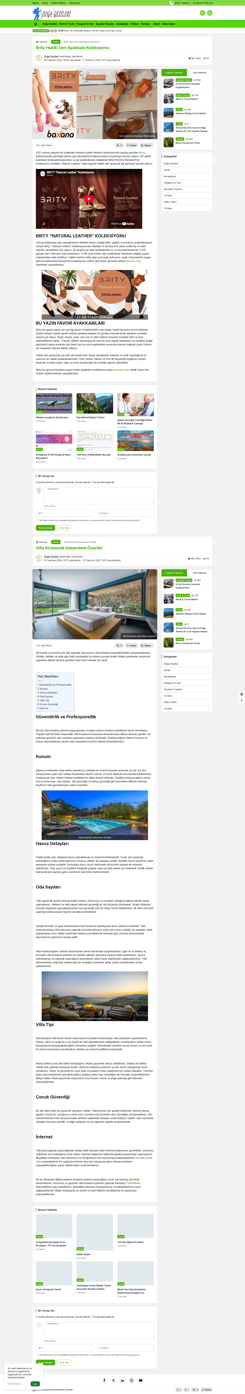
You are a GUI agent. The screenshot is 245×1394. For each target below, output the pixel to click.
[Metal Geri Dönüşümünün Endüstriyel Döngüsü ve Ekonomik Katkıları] (135, 1279)
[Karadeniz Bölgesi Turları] (95, 410)
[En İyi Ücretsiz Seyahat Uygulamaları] (187, 83)
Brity (142, 152)
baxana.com (134, 260)
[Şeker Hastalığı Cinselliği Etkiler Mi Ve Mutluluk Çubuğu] (135, 410)
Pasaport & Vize (172, 182)
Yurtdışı (168, 208)
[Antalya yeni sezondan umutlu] (135, 446)
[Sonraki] (55, 31)
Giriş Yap (64, 528)
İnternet (44, 708)
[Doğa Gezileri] (51, 13)
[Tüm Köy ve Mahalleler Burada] (95, 446)
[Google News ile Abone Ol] (44, 145)
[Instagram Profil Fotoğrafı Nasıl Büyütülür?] (54, 446)
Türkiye (168, 195)
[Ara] (202, 13)
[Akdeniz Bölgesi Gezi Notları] (187, 113)
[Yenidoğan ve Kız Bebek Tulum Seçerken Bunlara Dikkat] (95, 1279)
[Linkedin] (122, 1380)
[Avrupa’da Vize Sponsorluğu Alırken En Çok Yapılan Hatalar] (187, 127)
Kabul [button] (35, 1384)
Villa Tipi (44, 700)
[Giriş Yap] (210, 13)
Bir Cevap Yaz (46, 476)
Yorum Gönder (45, 528)
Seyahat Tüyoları (173, 189)
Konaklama (170, 176)
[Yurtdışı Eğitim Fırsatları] (135, 1236)
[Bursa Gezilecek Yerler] (187, 142)
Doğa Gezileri (171, 163)
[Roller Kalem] (95, 1236)
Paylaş (208, 1389)
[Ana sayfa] (35, 23)
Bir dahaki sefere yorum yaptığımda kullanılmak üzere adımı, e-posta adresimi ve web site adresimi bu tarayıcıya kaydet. (90, 520)
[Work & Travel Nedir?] (187, 98)
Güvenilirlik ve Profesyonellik (55, 684)
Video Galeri (170, 201)
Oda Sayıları (46, 696)
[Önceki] (52, 31)
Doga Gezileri (51, 56)
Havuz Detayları (49, 692)
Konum (43, 688)
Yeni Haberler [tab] (200, 72)
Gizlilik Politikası (14, 1384)
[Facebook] (104, 1380)
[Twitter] (113, 1380)
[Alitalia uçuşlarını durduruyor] (54, 410)
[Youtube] (140, 1380)
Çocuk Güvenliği (49, 704)
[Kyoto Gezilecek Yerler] (54, 1279)
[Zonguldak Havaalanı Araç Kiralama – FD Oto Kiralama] (54, 1236)
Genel (167, 170)
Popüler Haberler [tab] (174, 72)
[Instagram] (131, 1380)
